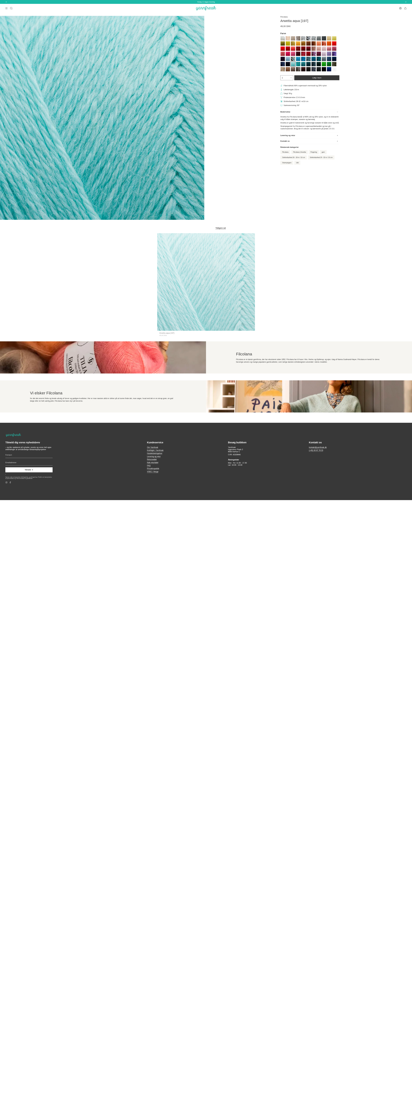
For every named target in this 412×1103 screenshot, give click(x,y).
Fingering (314, 152)
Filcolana (284, 17)
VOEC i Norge (152, 472)
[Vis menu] (6, 8)
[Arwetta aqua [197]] (206, 282)
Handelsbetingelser (154, 453)
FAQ (149, 466)
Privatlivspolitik (153, 469)
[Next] (406, 2)
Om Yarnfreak (152, 447)
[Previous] (6, 2)
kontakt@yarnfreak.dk (318, 447)
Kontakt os (285, 141)
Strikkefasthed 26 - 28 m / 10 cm (293, 157)
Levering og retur (287, 135)
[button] (11, 8)
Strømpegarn (286, 163)
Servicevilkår (20, 478)
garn (323, 152)
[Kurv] (405, 8)
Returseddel (152, 459)
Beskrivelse (285, 112)
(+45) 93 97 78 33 (316, 450)
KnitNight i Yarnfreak (155, 450)
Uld (297, 163)
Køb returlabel (152, 463)
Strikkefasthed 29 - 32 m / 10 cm (321, 157)
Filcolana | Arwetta (299, 152)
